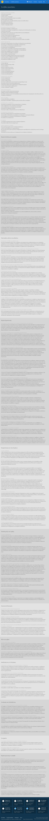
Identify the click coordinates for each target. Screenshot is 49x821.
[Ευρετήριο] (2, 2)
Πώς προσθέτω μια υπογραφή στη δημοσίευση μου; (11, 46)
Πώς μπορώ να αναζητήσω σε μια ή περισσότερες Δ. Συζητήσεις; (13, 104)
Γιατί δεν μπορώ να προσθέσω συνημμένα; (9, 52)
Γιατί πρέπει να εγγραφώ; (6, 14)
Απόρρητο (17, 817)
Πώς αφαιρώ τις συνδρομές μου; (7, 117)
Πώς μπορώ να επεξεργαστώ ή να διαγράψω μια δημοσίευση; (13, 44)
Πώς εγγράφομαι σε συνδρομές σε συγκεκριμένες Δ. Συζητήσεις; (13, 116)
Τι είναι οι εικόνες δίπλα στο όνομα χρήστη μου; (10, 35)
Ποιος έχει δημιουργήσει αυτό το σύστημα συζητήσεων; (12, 126)
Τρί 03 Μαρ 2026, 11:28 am (41, 804)
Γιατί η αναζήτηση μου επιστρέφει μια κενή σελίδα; (11, 107)
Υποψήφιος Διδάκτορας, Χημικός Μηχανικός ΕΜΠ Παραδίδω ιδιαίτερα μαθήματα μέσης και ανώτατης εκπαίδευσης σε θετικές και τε (44, 801)
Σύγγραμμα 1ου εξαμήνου (34, 808)
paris (3, 803)
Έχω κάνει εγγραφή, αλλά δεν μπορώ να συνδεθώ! (11, 18)
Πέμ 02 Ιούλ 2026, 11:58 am (5, 804)
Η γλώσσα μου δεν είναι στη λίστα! (8, 34)
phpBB (43, 276)
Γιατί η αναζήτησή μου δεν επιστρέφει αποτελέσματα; (11, 105)
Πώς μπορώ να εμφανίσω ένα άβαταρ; (8, 36)
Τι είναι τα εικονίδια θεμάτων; (7, 73)
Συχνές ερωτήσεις (10, 817)
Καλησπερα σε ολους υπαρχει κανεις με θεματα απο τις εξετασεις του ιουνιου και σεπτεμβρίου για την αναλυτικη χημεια (44, 809)
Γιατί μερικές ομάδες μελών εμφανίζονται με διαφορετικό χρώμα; (14, 84)
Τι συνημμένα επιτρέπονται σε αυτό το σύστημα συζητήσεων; (13, 121)
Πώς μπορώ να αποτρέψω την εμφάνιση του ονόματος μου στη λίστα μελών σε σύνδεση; (18, 30)
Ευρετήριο (3, 817)
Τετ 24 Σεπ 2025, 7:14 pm (41, 812)
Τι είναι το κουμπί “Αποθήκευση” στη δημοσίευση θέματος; (12, 56)
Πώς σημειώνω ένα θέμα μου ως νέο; (8, 59)
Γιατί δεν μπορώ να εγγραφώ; (7, 16)
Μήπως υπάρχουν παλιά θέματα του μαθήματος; (8, 809)
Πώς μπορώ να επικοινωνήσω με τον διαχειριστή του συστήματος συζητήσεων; (16, 132)
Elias (27, 803)
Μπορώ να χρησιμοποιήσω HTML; (7, 64)
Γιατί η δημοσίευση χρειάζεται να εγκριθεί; (9, 58)
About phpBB (16, 762)
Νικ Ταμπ (16, 811)
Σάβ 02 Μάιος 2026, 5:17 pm (29, 804)
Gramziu (31, 819)
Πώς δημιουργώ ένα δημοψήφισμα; (8, 47)
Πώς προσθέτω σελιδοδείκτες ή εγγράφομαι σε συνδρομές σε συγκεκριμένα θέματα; (17, 114)
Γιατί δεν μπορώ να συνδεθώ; (7, 19)
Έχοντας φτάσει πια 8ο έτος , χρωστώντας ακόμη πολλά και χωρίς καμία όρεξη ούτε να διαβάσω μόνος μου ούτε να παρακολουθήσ (32, 801)
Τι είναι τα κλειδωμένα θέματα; (7, 72)
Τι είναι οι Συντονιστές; (5, 79)
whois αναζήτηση (20, 777)
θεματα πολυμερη (20, 801)
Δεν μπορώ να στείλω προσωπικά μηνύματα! (10, 91)
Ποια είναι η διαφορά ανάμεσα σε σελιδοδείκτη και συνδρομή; (13, 113)
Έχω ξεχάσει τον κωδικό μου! (7, 22)
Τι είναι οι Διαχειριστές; (5, 77)
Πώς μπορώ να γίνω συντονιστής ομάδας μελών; (10, 83)
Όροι (21, 817)
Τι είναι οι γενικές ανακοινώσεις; (7, 68)
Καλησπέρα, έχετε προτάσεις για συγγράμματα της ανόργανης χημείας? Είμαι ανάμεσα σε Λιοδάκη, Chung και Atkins (32, 809)
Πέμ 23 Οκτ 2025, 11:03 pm (18, 812)
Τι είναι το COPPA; (4, 15)
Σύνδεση (35, 1)
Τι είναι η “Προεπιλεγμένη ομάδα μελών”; (9, 85)
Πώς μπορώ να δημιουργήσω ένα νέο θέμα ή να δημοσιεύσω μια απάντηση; (16, 43)
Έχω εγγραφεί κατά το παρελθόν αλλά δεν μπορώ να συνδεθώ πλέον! (14, 20)
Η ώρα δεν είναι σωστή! (5, 31)
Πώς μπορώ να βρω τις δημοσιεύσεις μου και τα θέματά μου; (13, 109)
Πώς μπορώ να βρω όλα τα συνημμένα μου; (9, 122)
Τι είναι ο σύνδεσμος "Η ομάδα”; (7, 87)
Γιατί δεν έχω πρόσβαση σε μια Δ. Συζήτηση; (9, 51)
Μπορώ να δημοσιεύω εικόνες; (7, 67)
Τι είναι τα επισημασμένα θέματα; (7, 71)
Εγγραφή (40, 1)
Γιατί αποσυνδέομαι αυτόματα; (7, 23)
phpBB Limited (7, 761)
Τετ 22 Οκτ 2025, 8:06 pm (30, 812)
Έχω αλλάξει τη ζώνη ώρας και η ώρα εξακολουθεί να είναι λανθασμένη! (15, 32)
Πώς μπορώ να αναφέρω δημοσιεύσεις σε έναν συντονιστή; (12, 55)
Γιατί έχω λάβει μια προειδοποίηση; (8, 54)
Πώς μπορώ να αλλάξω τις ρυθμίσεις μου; (9, 28)
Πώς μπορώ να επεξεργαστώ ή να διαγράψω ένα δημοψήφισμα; (13, 50)
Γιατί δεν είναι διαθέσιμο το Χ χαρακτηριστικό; (10, 128)
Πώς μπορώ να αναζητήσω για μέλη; (8, 108)
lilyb (3, 811)
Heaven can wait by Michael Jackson (20, 809)
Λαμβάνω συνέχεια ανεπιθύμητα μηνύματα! (9, 92)
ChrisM (39, 811)
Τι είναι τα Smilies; (4, 65)
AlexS (39, 803)
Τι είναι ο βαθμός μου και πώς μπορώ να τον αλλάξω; (11, 38)
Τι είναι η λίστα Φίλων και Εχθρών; (8, 99)
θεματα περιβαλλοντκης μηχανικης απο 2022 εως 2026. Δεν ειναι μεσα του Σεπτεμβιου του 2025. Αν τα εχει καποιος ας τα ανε (8, 801)
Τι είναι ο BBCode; (4, 63)
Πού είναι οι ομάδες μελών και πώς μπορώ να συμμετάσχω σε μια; (14, 81)
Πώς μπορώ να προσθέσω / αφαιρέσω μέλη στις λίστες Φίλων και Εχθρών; (15, 100)
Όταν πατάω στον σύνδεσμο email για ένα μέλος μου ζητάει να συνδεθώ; (15, 39)
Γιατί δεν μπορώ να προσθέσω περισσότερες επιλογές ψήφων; (13, 48)
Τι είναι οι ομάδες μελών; (6, 80)
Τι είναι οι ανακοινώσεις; (6, 69)
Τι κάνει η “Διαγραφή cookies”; (7, 24)
